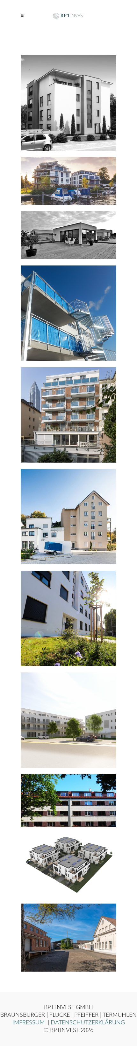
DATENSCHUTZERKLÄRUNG (88, 1023)
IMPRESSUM (29, 1023)
